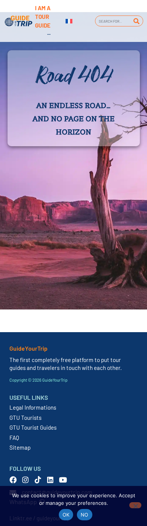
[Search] (136, 21)
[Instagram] (25, 479)
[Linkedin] (50, 479)
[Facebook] (13, 479)
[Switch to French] (69, 21)
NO (85, 515)
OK (66, 515)
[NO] (135, 505)
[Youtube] (62, 479)
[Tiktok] (37, 479)
